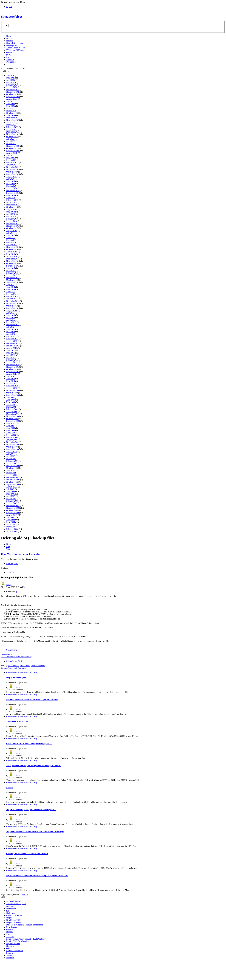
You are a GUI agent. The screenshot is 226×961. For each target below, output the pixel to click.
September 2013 (13, 308)
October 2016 (12, 249)
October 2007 (12, 447)
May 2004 (10, 522)
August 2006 (11, 470)
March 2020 (11, 186)
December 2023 (12, 118)
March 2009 (11, 407)
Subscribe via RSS (14, 661)
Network (10, 946)
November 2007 (13, 444)
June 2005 (10, 491)
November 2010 (13, 367)
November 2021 (13, 146)
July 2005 (10, 489)
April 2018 (10, 214)
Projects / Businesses (14, 951)
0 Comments (11, 650)
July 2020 (10, 179)
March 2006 (11, 473)
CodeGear (10, 913)
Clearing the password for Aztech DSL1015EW (27, 853)
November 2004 (13, 508)
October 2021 (12, 148)
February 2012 (12, 339)
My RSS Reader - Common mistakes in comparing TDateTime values (37, 875)
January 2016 (11, 256)
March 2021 (11, 160)
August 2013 (11, 310)
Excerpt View (6, 668)
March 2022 (11, 143)
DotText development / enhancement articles (24, 925)
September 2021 (13, 151)
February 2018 (12, 219)
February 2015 (12, 273)
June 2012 (10, 329)
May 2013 (10, 317)
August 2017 (11, 230)
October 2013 (12, 306)
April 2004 (10, 524)
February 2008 (12, 437)
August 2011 (11, 348)
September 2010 (13, 371)
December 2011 (12, 343)
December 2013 (12, 301)
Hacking (9, 932)
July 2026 (10, 75)
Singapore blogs (11, 16)
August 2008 (11, 423)
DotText (9, 38)
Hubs (8, 36)
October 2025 (12, 94)
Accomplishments (13, 901)
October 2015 (12, 263)
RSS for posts (12, 563)
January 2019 (11, 202)
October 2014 (12, 280)
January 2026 (11, 87)
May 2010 (10, 381)
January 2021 (11, 165)
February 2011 (12, 360)
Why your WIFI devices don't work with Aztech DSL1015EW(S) (35, 831)
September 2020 (13, 174)
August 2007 (11, 451)
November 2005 (13, 480)
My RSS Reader (13, 943)
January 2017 (11, 245)
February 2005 (12, 501)
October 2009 (12, 393)
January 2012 (11, 341)
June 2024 (10, 115)
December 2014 (12, 277)
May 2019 (10, 195)
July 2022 (10, 139)
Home (8, 544)
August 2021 (11, 153)
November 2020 (13, 169)
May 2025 (10, 106)
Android (9, 906)
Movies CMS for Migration (17, 941)
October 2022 (12, 136)
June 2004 (10, 520)
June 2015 (10, 268)
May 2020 (10, 183)
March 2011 (11, 357)
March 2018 (11, 216)
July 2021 (10, 155)
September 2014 (13, 282)
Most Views (25, 665)
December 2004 (12, 505)
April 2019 (10, 198)
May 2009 (10, 402)
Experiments (11, 927)
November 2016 (13, 247)
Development (11, 45)
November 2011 (13, 346)
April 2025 (10, 108)
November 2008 (13, 416)
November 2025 (13, 92)
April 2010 (10, 383)
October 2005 (12, 482)
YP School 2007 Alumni (16, 50)
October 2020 (12, 172)
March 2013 (11, 322)
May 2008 (10, 430)
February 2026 (12, 85)
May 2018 (10, 212)
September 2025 (13, 96)
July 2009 (10, 397)
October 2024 (12, 113)
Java (8, 934)
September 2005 (13, 484)
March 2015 (11, 270)
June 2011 (10, 350)
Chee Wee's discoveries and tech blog (20, 554)
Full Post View (20, 668)
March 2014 (11, 294)
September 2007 (13, 449)
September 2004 (13, 513)
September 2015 (13, 266)
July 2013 (10, 313)
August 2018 (11, 209)
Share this (10, 572)
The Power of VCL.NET (17, 721)
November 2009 (13, 390)
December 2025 (12, 89)
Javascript (10, 936)
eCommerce (11, 62)
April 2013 (10, 320)
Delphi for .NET (13, 920)
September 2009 (13, 395)
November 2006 (13, 466)
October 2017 (12, 228)
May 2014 (10, 289)
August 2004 (11, 515)
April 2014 (10, 292)
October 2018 (12, 207)
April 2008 (10, 433)
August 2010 (11, 374)
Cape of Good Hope (14, 43)
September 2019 (13, 193)
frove (8, 55)
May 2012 (10, 332)
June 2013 (10, 315)
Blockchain (11, 908)
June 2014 (10, 287)
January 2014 (11, 299)
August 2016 (11, 252)
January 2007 (11, 463)
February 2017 (12, 242)
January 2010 (11, 388)
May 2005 (10, 494)
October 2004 (12, 510)
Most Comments (38, 665)
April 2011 (10, 355)
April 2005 (10, 496)
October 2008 (12, 418)
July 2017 (10, 233)
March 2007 (11, 458)
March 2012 (11, 336)
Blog (8, 546)
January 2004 (11, 531)
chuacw (9, 41)
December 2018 (12, 205)
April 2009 (10, 404)
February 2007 (12, 461)
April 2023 (10, 122)
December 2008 (12, 414)
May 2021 (10, 158)
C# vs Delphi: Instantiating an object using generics (29, 743)
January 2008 (11, 440)
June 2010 (10, 379)
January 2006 (11, 475)
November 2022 (13, 134)
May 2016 (10, 254)
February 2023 (12, 127)
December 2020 (12, 167)
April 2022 (10, 141)
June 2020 (10, 181)
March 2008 (11, 435)
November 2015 (13, 261)
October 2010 (12, 369)
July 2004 (10, 517)
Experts (9, 787)
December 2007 (12, 442)
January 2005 (11, 503)
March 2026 (11, 82)
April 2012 (10, 334)
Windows (10, 958)
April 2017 (10, 237)
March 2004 (11, 527)
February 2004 (12, 529)
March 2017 (11, 240)
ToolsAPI (10, 955)
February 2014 (12, 296)
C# (7, 911)
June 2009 (10, 400)
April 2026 (10, 80)
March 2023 (11, 125)
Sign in (9, 6)
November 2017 (13, 226)
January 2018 (11, 221)
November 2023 (13, 120)
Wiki (8, 549)
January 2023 (11, 129)
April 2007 (10, 456)
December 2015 (12, 259)
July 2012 (10, 327)
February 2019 (12, 200)
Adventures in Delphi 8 (16, 903)
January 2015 (11, 275)
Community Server (14, 915)
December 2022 (12, 132)
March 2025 (11, 111)
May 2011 (10, 353)
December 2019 (12, 190)
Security (9, 953)
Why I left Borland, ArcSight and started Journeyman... (31, 809)
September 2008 (13, 421)
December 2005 (12, 477)
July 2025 (10, 101)
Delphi (9, 918)
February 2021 (12, 162)
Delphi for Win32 (13, 922)
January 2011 (11, 362)
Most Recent (13, 665)
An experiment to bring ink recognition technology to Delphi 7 (33, 765)
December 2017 (12, 223)
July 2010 (10, 376)
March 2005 (11, 498)
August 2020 (11, 176)
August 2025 (11, 99)
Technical (10, 59)
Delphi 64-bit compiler (16, 677)
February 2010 (12, 386)
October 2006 (12, 468)
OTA (8, 948)
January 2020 (11, 188)
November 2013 (13, 303)
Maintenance (6, 654)
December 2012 (12, 324)
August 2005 (11, 487)
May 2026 (10, 78)
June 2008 (10, 428)
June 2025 (10, 104)
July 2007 (10, 454)
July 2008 (10, 426)
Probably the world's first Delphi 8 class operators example (32, 699)
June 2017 (10, 235)
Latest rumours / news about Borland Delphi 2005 (27, 939)
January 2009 (11, 411)
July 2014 (10, 285)
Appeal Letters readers (15, 48)
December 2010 (12, 364)
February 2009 (12, 409)
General (9, 929)
